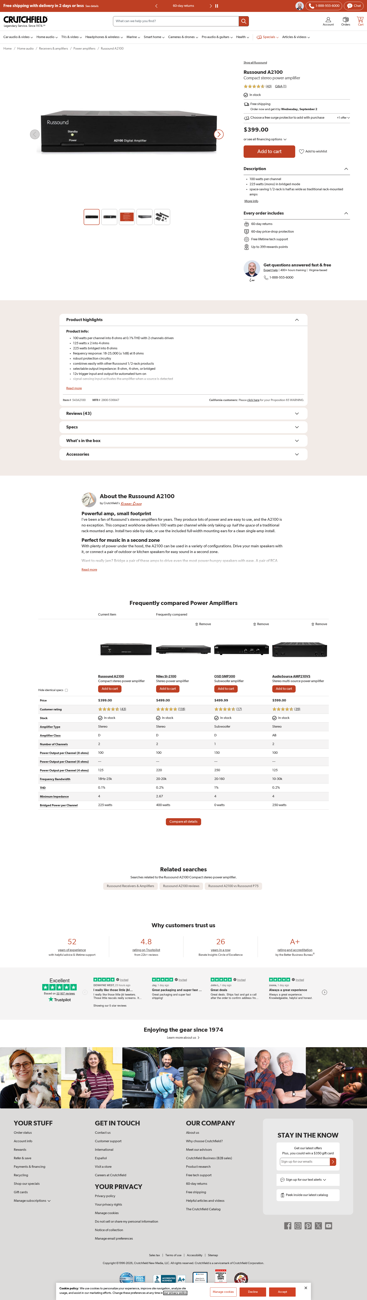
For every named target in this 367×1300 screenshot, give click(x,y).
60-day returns (183, 6)
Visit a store (103, 1167)
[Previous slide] (156, 6)
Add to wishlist (316, 151)
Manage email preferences (114, 1238)
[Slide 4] (144, 217)
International (104, 1150)
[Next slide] (219, 134)
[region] (183, 1077)
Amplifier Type (50, 726)
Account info (23, 1141)
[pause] (216, 6)
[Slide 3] (127, 217)
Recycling (21, 1175)
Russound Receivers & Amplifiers (130, 886)
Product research (198, 1167)
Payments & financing (29, 1167)
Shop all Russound (255, 62)
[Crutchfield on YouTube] (328, 1225)
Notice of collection (109, 1230)
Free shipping (51, 6)
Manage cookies (107, 1213)
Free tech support (199, 1175)
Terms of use (173, 1255)
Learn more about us (182, 1038)
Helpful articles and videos (205, 1201)
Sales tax (154, 1255)
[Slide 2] (109, 217)
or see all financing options (263, 139)
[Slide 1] (92, 217)
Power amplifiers (84, 48)
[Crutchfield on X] (318, 1225)
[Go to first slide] (210, 6)
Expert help (271, 270)
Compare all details (183, 822)
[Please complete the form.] (333, 1162)
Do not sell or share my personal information (126, 1221)
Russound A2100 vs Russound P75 (233, 886)
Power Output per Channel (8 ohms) (64, 753)
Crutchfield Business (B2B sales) (209, 1158)
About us (192, 1133)
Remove (205, 624)
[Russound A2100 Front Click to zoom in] (127, 134)
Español (101, 1158)
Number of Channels (54, 744)
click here (253, 400)
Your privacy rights (108, 1204)
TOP (358, 1297)
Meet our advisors (199, 1150)
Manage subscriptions (30, 1201)
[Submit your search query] (244, 21)
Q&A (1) (281, 86)
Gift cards (21, 1192)
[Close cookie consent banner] (306, 1288)
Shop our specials (27, 1184)
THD (43, 788)
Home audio (25, 48)
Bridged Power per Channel (59, 805)
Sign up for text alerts (304, 1180)
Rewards (20, 1150)
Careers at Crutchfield (110, 1175)
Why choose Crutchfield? (204, 1141)
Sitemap (213, 1255)
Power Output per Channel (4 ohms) (64, 770)
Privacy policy (105, 1196)
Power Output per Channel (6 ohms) (64, 761)
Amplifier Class (50, 735)
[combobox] (181, 21)
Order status (23, 1133)
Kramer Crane (131, 503)
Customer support (108, 1141)
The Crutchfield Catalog (203, 1209)
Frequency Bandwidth (55, 779)
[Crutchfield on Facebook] (288, 1225)
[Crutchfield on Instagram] (298, 1225)
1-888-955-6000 (281, 277)
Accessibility (194, 1255)
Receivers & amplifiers (53, 48)
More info (251, 201)
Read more (74, 388)
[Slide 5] (162, 217)
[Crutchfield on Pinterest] (308, 1225)
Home (7, 48)
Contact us (103, 1133)
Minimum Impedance (54, 796)
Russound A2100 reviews (181, 886)
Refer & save (22, 1158)
